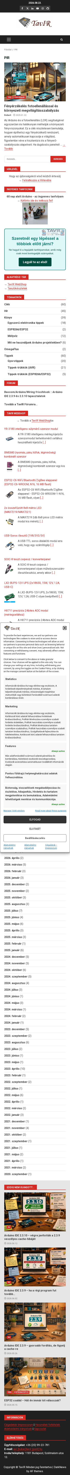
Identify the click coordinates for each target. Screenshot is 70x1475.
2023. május (11, 1062)
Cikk (10, 97)
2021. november (14, 1128)
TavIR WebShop (17, 284)
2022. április (12, 1101)
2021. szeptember (16, 1141)
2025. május (11, 923)
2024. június (11, 996)
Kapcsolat (40, 1428)
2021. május (11, 1154)
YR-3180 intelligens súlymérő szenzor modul (31, 428)
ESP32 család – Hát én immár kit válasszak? (35, 1376)
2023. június (11, 1055)
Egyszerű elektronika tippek (26, 322)
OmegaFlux (11, 349)
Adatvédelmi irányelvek (9, 846)
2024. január (12, 1022)
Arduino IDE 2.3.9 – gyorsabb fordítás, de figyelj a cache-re (35, 1322)
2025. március (13, 937)
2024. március (13, 1009)
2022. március (13, 1108)
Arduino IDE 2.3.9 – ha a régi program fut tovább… (35, 1267)
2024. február (13, 1016)
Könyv (8, 317)
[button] (64, 628)
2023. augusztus (14, 1042)
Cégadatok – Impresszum (51, 846)
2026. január (12, 877)
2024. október (13, 970)
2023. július (11, 1049)
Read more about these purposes (50, 811)
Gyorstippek (19, 97)
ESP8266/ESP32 (18, 329)
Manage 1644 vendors (14, 811)
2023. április (12, 1068)
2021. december (14, 1121)
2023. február (13, 1075)
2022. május (11, 1095)
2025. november (14, 891)
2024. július (11, 989)
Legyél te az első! (35, 262)
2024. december (14, 956)
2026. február (13, 871)
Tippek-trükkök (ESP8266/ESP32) (29, 374)
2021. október (13, 1134)
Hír (6, 311)
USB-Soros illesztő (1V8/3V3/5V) (24, 535)
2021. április (12, 1161)
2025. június (11, 917)
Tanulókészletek (17, 288)
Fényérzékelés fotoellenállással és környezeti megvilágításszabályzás (35, 81)
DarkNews (60, 1467)
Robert (7, 115)
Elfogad (35, 819)
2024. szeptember (16, 976)
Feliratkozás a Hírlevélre (36, 180)
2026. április (12, 858)
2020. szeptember (16, 1174)
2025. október (13, 897)
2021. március (13, 1167)
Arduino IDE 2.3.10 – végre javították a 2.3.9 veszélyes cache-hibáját (35, 1211)
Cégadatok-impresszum (18, 1424)
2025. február (13, 943)
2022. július (11, 1088)
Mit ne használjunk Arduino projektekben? (35, 342)
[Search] (61, 39)
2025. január (12, 950)
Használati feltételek (47, 1424)
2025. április (12, 930)
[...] (44, 442)
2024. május (11, 1002)
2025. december (14, 884)
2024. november (14, 963)
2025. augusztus (14, 904)
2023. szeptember (16, 1035)
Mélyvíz (13, 336)
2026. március (13, 864)
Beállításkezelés (35, 838)
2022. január (12, 1114)
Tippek (8, 355)
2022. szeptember (16, 1082)
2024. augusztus (14, 983)
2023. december (14, 1029)
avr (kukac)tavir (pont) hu (27, 1449)
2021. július (11, 1147)
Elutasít (35, 828)
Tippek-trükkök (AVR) (21, 367)
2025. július (11, 910)
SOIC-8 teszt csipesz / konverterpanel (27, 559)
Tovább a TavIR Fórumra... (21, 404)
